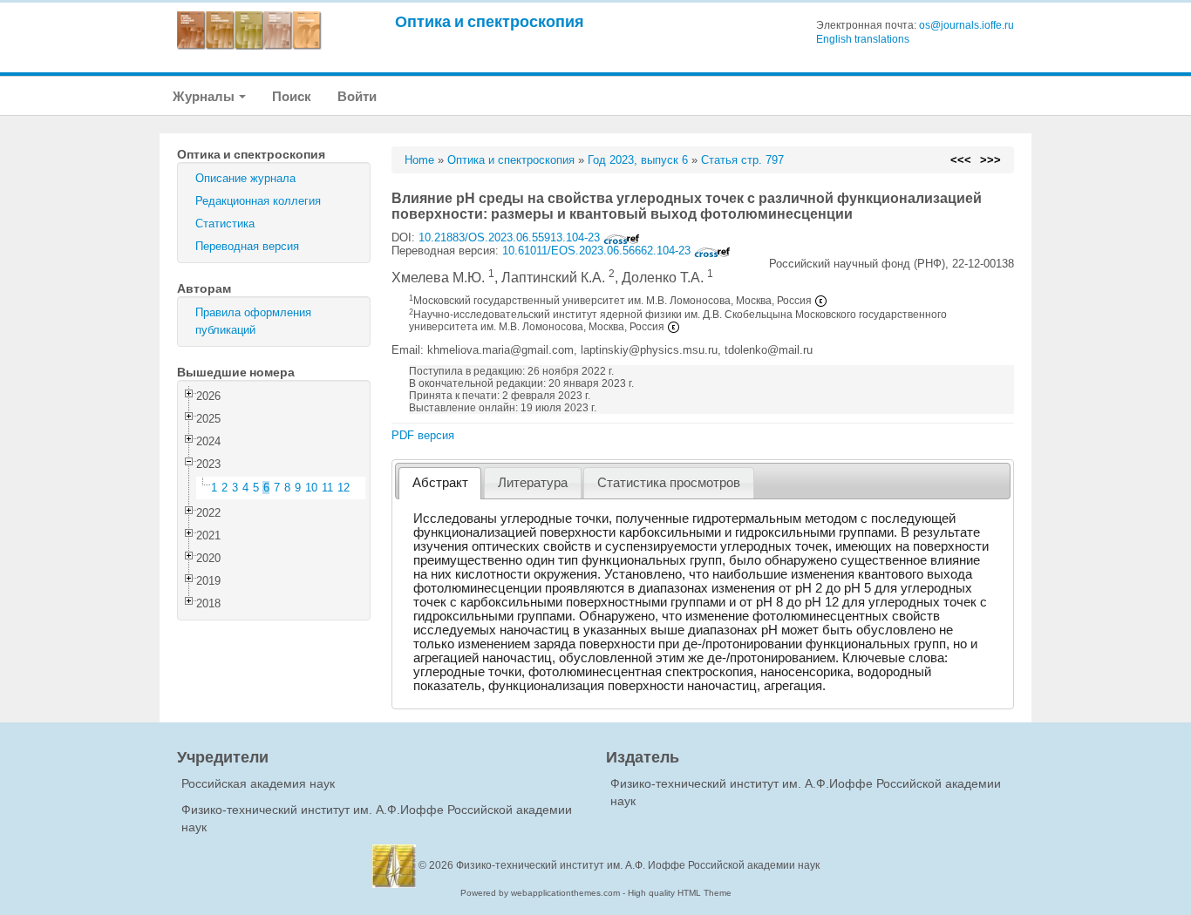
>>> (990, 159)
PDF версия (422, 435)
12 (343, 487)
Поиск (291, 96)
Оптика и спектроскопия (489, 21)
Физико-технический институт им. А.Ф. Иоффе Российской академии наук (638, 865)
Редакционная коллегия (258, 200)
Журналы (205, 96)
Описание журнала (245, 178)
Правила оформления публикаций (253, 321)
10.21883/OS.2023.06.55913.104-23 (511, 237)
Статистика (225, 223)
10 (311, 487)
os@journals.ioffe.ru (966, 25)
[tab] (439, 483)
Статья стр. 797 (742, 159)
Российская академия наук (258, 783)
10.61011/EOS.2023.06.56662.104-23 (598, 250)
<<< (960, 159)
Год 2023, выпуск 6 (638, 159)
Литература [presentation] (533, 483)
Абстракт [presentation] (440, 483)
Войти (357, 96)
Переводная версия (247, 246)
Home (419, 159)
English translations (862, 39)
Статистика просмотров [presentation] (668, 483)
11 (327, 487)
